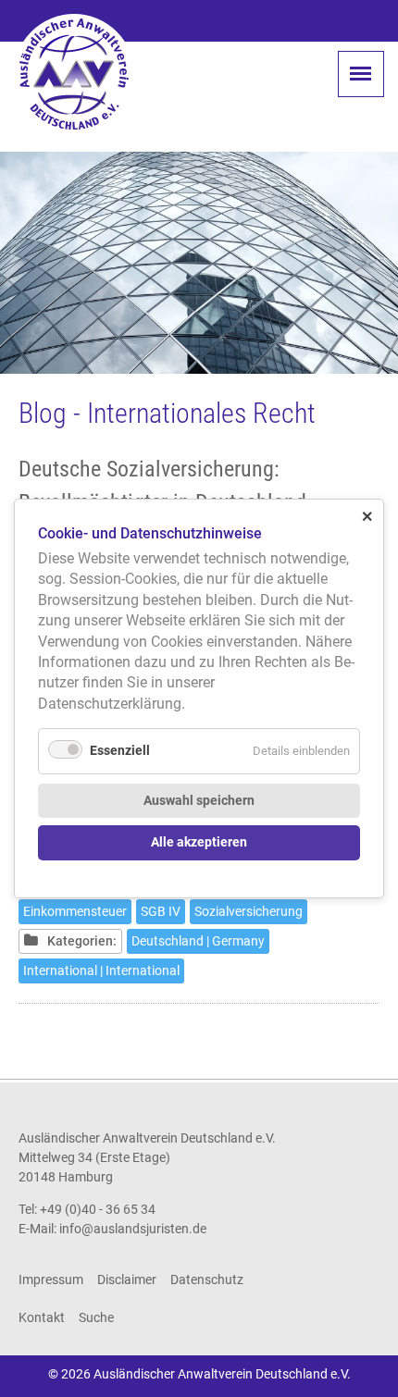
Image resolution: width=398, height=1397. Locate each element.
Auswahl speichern (199, 801)
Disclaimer (126, 1279)
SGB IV (160, 911)
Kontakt (42, 1317)
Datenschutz (206, 1279)
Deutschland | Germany (198, 940)
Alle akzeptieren (199, 842)
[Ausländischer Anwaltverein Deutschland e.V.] (74, 74)
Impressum (51, 1279)
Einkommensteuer (75, 911)
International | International (101, 970)
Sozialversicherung (248, 911)
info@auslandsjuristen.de (132, 1228)
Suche (96, 1317)
